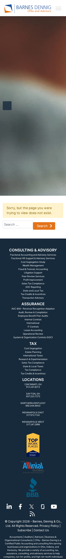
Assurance (33, 304)
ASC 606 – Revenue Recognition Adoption (33, 308)
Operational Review (33, 333)
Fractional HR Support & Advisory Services (33, 258)
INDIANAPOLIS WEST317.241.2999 (33, 423)
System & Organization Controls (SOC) (33, 337)
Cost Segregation (33, 348)
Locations (33, 379)
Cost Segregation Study (33, 262)
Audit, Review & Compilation (33, 312)
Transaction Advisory (33, 297)
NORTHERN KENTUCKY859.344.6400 (33, 404)
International (33, 323)
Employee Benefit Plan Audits (33, 315)
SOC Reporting (33, 287)
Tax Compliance (33, 369)
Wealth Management (33, 265)
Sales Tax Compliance (33, 283)
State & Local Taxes (33, 366)
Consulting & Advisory (33, 250)
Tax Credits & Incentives (33, 294)
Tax (33, 343)
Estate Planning (33, 352)
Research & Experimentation (33, 359)
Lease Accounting (33, 330)
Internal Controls (33, 319)
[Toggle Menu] (58, 8)
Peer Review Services (33, 276)
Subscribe (24, 530)
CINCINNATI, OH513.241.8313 (33, 385)
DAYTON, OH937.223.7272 (33, 395)
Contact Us (41, 530)
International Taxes (33, 355)
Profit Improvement (33, 279)
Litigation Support (33, 272)
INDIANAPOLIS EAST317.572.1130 (33, 413)
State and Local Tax (33, 290)
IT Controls (33, 326)
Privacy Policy (49, 526)
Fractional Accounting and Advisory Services (33, 254)
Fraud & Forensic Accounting (33, 269)
